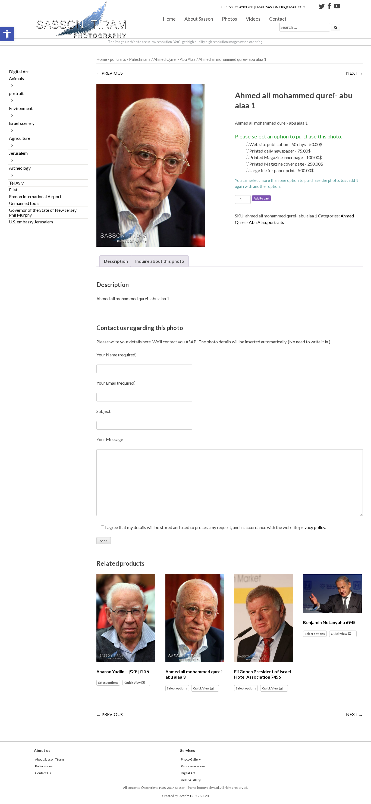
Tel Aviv (16, 182)
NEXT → (354, 72)
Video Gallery (191, 780)
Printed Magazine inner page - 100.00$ (285, 157)
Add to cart (261, 198)
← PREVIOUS (109, 72)
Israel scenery (21, 123)
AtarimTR (186, 796)
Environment (21, 108)
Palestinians (139, 59)
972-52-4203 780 (240, 7)
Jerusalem (18, 153)
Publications (44, 766)
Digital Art (19, 71)
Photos (229, 18)
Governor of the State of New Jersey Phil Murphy (43, 212)
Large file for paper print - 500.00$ (281, 170)
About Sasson (198, 18)
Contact (278, 18)
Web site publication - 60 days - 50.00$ (285, 144)
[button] (7, 34)
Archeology (20, 167)
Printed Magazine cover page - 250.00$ (286, 163)
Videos (253, 18)
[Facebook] (329, 7)
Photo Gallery (191, 759)
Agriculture (19, 138)
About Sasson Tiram (49, 759)
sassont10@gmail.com (286, 7)
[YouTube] (337, 7)
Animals (16, 78)
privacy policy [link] (312, 527)
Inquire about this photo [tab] (159, 261)
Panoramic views (193, 766)
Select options (108, 682)
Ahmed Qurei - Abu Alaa (174, 59)
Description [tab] (116, 261)
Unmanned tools (24, 203)
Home (169, 18)
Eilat (13, 189)
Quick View (132, 682)
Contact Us (43, 773)
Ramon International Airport (35, 196)
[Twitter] (321, 7)
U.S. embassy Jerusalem (31, 221)
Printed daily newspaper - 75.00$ (280, 150)
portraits (118, 59)
